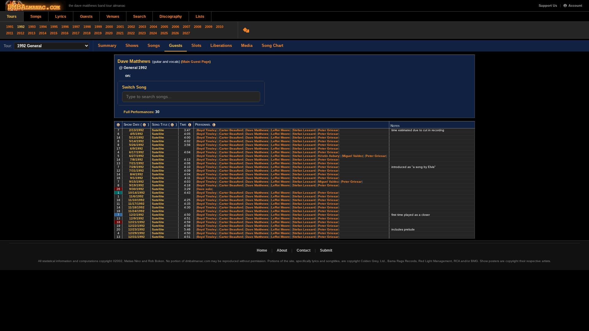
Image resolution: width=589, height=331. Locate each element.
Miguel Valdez (352, 156)
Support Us (548, 5)
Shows (131, 45)
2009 (208, 27)
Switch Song (134, 87)
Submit (326, 250)
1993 (32, 27)
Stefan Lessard (304, 130)
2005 (164, 27)
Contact (303, 250)
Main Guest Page (196, 61)
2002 (131, 27)
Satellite (158, 130)
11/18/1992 (136, 207)
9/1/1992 (136, 178)
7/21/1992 (136, 163)
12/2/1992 (136, 214)
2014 (42, 33)
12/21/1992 (136, 222)
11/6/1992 (136, 196)
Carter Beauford (231, 130)
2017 (75, 33)
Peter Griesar (328, 130)
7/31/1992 (136, 170)
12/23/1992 (136, 229)
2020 (109, 33)
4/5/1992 (136, 133)
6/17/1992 (136, 152)
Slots (196, 45)
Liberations (221, 45)
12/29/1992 (136, 233)
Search (139, 16)
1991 (9, 27)
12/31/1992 (136, 236)
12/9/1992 (136, 218)
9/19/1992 (136, 185)
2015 (53, 33)
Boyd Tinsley (207, 130)
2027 (186, 33)
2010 (219, 27)
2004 (153, 27)
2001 (120, 27)
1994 (43, 27)
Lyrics (60, 16)
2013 (31, 33)
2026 (175, 33)
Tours (12, 16)
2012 (20, 33)
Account (575, 5)
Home (262, 250)
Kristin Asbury (329, 156)
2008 (197, 27)
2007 (186, 27)
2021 (120, 33)
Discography (171, 16)
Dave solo (204, 189)
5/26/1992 (136, 144)
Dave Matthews (257, 130)
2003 (142, 27)
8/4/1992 (136, 174)
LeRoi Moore (280, 130)
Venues (112, 16)
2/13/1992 (136, 130)
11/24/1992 (136, 211)
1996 (65, 27)
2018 (86, 33)
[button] (118, 124)
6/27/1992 (136, 156)
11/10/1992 (136, 200)
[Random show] (247, 30)
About (282, 250)
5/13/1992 (136, 137)
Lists (200, 16)
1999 (98, 27)
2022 (131, 33)
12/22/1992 (136, 225)
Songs (35, 16)
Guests (86, 16)
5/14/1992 (136, 141)
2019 (98, 33)
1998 (87, 27)
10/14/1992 (136, 192)
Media (246, 45)
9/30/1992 (136, 189)
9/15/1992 (136, 181)
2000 (109, 27)
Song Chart (272, 45)
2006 (175, 27)
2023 (142, 33)
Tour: (8, 46)
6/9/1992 (136, 148)
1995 (54, 27)
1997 (76, 27)
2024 (153, 33)
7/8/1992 (136, 159)
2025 (164, 33)
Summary (107, 45)
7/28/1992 (136, 167)
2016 (64, 33)
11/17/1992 (136, 203)
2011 (9, 33)
